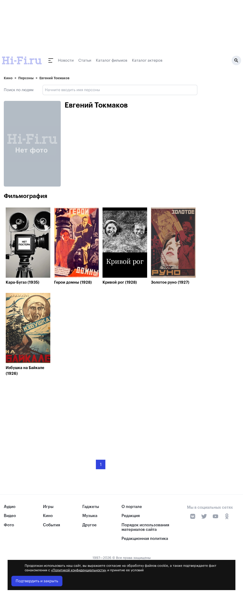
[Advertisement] (101, 414)
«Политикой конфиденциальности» (78, 570)
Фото (9, 525)
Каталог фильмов (111, 60)
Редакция (131, 516)
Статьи (84, 60)
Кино (8, 78)
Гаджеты (90, 507)
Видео (10, 516)
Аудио (9, 507)
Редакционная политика (145, 539)
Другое (89, 525)
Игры (48, 507)
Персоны (26, 78)
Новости (66, 60)
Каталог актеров (147, 60)
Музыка (89, 516)
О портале (132, 507)
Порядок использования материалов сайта (145, 527)
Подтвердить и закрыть (37, 581)
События (51, 525)
